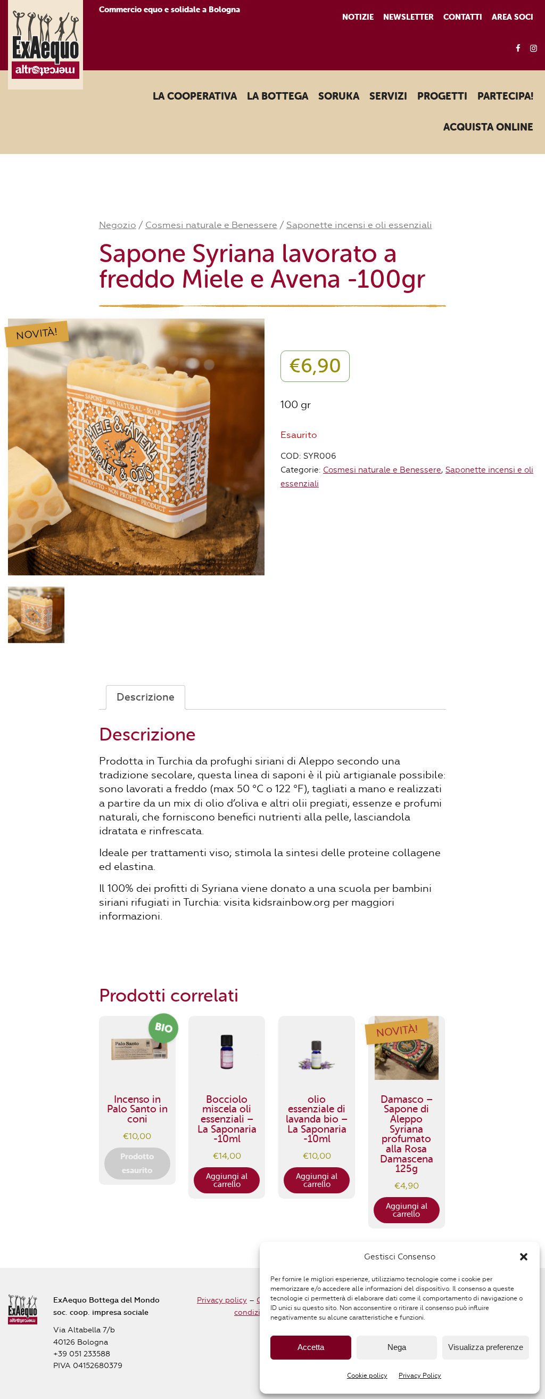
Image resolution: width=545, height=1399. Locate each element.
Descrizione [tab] (146, 697)
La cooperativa (195, 96)
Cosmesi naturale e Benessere (211, 224)
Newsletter (408, 17)
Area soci (512, 17)
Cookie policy (367, 1375)
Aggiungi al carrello (226, 1180)
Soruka (338, 96)
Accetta (311, 1347)
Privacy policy (222, 1300)
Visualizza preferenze (485, 1347)
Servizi (388, 96)
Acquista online (488, 127)
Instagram (530, 49)
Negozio (117, 224)
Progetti (442, 96)
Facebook (514, 49)
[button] (523, 1256)
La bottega (277, 96)
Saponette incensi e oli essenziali (359, 224)
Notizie (358, 17)
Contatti (462, 17)
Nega (396, 1347)
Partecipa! (505, 96)
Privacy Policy (420, 1375)
